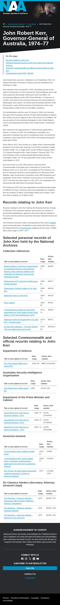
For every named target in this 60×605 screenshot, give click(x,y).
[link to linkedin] (34, 559)
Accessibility (8, 601)
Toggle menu (54, 8)
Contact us (30, 574)
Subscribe (30, 568)
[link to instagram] (26, 559)
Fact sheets (32, 24)
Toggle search (46, 8)
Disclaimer (45, 598)
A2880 (52, 223)
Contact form (30, 578)
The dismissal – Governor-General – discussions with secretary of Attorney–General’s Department (19, 501)
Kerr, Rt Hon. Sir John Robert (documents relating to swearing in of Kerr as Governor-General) (20, 473)
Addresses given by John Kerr (16, 296)
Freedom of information (20, 598)
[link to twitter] (30, 559)
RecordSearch (26, 228)
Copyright (35, 598)
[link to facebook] (22, 559)
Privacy (6, 598)
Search (32, 8)
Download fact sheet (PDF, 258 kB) (19, 73)
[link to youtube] (38, 559)
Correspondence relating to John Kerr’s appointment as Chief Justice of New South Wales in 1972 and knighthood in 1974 (21, 312)
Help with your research (16, 24)
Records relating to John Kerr (17, 60)
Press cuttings (9, 303)
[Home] (14, 12)
